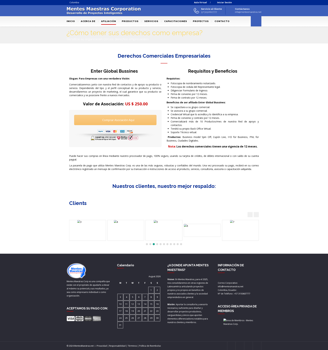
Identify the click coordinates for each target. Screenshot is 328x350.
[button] (256, 214)
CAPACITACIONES (175, 21)
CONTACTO (222, 21)
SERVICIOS (151, 21)
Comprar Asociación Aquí (118, 120)
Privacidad (102, 345)
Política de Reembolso (150, 345)
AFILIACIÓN (108, 21)
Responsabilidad (117, 345)
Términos (132, 345)
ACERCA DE (88, 21)
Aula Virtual (200, 2)
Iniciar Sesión (224, 2)
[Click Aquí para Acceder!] (239, 322)
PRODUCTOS (130, 21)
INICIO (71, 21)
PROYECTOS (201, 21)
